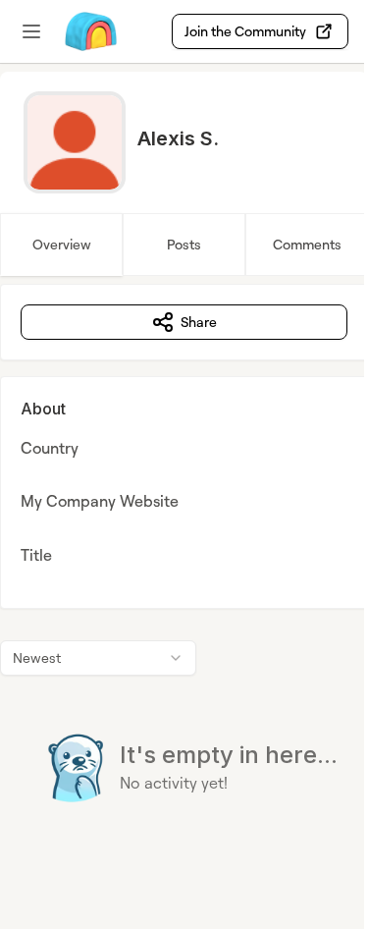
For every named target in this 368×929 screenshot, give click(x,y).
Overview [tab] (61, 244)
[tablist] (184, 244)
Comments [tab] (307, 244)
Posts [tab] (184, 244)
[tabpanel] (184, 583)
